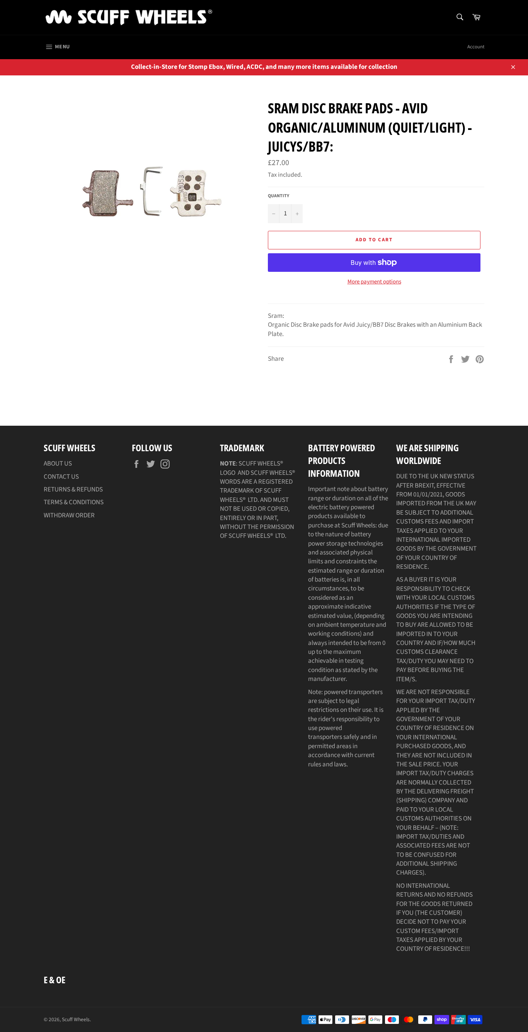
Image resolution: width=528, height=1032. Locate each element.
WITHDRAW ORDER (69, 515)
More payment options (374, 282)
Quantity (278, 196)
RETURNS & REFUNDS (73, 489)
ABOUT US (58, 463)
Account (475, 46)
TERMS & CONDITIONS (74, 502)
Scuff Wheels (76, 1019)
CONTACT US (61, 476)
